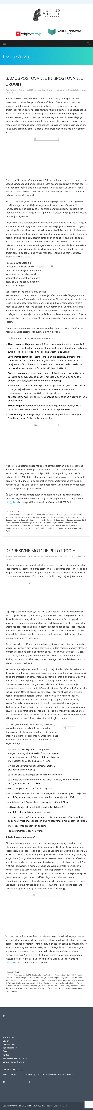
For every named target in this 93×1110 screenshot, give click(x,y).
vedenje (49, 528)
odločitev (74, 517)
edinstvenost (51, 514)
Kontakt (6, 1055)
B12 (29, 975)
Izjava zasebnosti (10, 1048)
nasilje (54, 980)
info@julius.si (12, 502)
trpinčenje (13, 988)
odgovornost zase (63, 517)
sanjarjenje (34, 986)
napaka (44, 517)
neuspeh (51, 517)
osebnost (59, 520)
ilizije (58, 514)
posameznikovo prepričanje (21, 523)
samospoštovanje (70, 523)
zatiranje (67, 988)
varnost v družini (40, 988)
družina (29, 978)
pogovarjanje (56, 983)
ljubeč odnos (16, 980)
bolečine (35, 975)
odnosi (81, 517)
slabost (30, 525)
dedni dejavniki (68, 975)
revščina (26, 986)
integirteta (65, 514)
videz (55, 528)
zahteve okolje (63, 528)
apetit (25, 975)
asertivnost (18, 514)
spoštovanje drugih (73, 525)
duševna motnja (39, 978)
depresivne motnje (13, 978)
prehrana (9, 986)
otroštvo (47, 983)
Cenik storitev (9, 1044)
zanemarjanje (58, 988)
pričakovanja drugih (49, 523)
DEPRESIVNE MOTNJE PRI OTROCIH (40, 550)
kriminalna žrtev (76, 978)
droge (23, 978)
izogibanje (65, 978)
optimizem (28, 983)
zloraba (14, 991)
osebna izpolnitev (28, 520)
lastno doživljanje (20, 517)
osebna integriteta (13, 520)
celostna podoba (29, 514)
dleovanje (41, 514)
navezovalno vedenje (76, 980)
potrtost (80, 983)
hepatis (57, 978)
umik (31, 988)
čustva (48, 975)
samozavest (22, 525)
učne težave (23, 988)
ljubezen (31, 517)
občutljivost (10, 983)
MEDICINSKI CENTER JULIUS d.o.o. (32, 1106)
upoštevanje (40, 528)
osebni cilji (51, 520)
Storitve (6, 1041)
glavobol (50, 978)
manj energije (34, 980)
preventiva (18, 986)
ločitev (25, 980)
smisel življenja (40, 525)
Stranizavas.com (60, 1106)
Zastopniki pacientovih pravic (15, 1058)
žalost (50, 988)
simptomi (49, 986)
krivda (8, 980)
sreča (27, 528)
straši (67, 986)
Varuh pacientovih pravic (13, 1062)
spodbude (50, 525)
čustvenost (56, 975)
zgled (8, 531)
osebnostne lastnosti (72, 520)
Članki (17, 512)
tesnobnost (74, 986)
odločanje (19, 983)
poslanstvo (37, 523)
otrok (41, 983)
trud (32, 528)
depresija (78, 975)
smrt (56, 986)
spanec (61, 986)
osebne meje (40, 520)
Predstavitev (8, 1037)
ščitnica (42, 986)
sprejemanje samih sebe (15, 528)
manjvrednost (45, 980)
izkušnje (73, 514)
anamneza (18, 975)
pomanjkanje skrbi (69, 983)
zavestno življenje (77, 528)
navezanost (62, 980)
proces (60, 523)
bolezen (42, 975)
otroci (35, 983)
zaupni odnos (77, 988)
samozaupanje (11, 525)
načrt (38, 517)
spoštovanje (60, 525)
